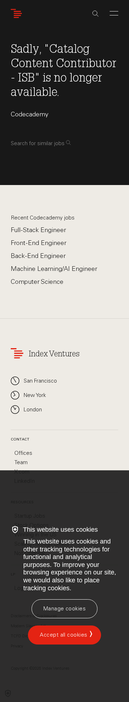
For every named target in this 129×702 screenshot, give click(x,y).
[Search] (95, 13)
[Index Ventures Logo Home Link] (18, 13)
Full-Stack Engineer (38, 230)
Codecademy (29, 114)
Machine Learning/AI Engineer (54, 269)
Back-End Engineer (38, 256)
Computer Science (37, 282)
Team (21, 462)
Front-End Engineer (38, 243)
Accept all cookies (63, 635)
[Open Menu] (114, 13)
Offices (23, 453)
